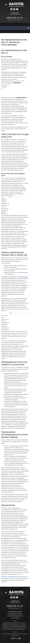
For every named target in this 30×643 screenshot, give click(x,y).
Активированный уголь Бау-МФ (15, 613)
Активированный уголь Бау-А (15, 611)
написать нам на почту (15, 14)
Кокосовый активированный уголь (15, 615)
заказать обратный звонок (14, 608)
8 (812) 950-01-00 (14, 18)
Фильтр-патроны (15, 618)
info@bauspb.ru (15, 13)
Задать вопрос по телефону (14, 19)
